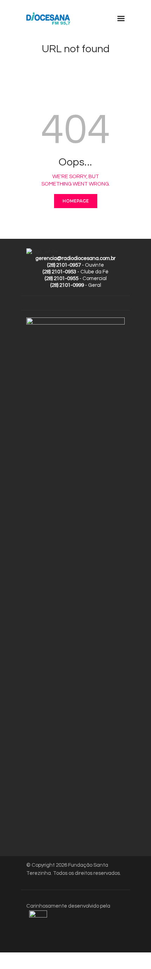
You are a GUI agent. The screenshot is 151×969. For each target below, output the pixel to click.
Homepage (76, 201)
